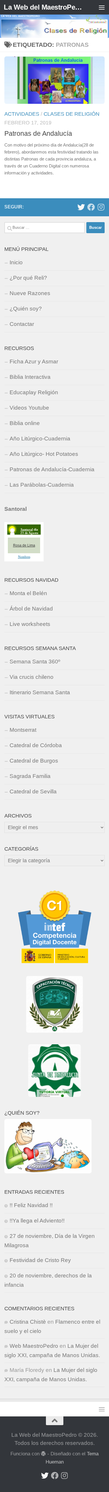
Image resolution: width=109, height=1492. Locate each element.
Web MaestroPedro (34, 1346)
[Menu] (101, 7)
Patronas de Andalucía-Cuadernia (52, 469)
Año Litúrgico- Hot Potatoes (44, 454)
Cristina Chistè (28, 1322)
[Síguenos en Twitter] (81, 207)
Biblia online (25, 423)
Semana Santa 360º (35, 661)
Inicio (16, 262)
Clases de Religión (71, 114)
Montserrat (23, 730)
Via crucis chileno (31, 677)
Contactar (22, 324)
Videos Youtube (29, 408)
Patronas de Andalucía (38, 133)
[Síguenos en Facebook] (91, 207)
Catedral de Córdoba (36, 745)
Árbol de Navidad (31, 609)
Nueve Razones (30, 293)
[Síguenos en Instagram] (101, 207)
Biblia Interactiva (30, 377)
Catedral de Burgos (34, 761)
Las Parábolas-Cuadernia (42, 485)
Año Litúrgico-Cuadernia (40, 439)
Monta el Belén (28, 593)
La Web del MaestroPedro (43, 7)
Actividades (21, 114)
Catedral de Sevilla (33, 791)
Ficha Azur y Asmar (34, 361)
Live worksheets (30, 624)
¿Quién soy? (26, 309)
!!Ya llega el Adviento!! (37, 1221)
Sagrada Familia (30, 776)
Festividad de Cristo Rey (40, 1260)
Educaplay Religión (34, 392)
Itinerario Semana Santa (40, 692)
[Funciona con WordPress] (43, 1453)
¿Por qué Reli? (28, 278)
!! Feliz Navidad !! (31, 1205)
